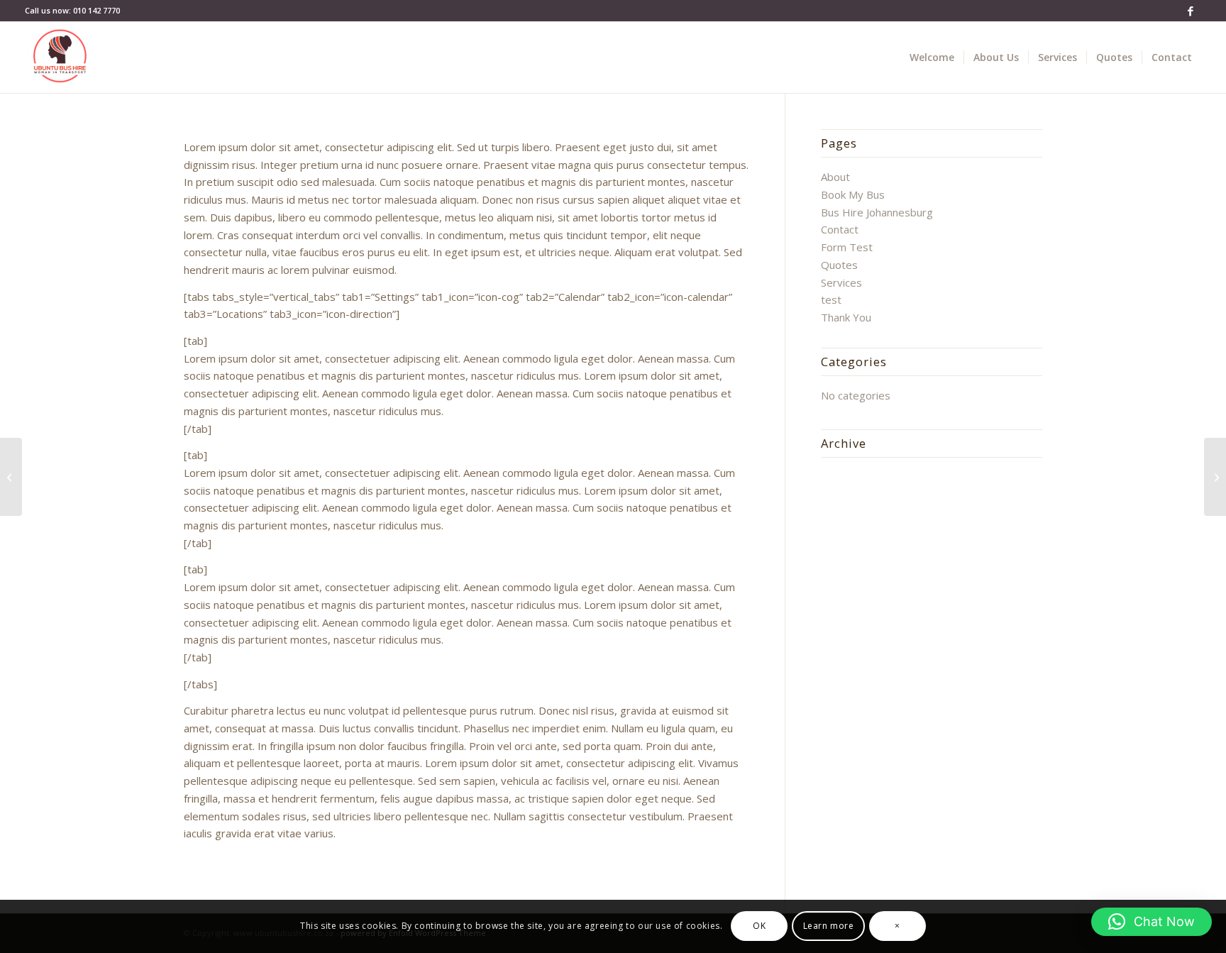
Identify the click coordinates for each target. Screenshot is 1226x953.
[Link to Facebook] (1190, 10)
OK (759, 926)
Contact (839, 229)
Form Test (847, 247)
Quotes (839, 265)
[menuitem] (931, 57)
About (835, 177)
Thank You (846, 317)
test (831, 299)
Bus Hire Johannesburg (877, 212)
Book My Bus (853, 194)
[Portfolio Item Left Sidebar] (11, 477)
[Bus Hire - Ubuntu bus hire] (60, 57)
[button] (1151, 922)
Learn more (828, 926)
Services (841, 282)
